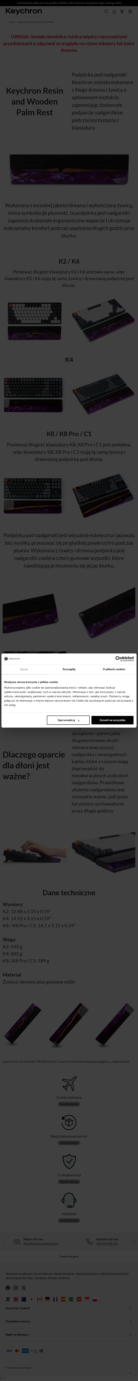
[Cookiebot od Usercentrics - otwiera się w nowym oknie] (118, 659)
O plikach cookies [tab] (114, 669)
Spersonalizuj (66, 720)
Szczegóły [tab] (69, 669)
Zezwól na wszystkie (112, 720)
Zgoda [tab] (24, 669)
